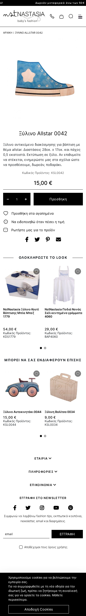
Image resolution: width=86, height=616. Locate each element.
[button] (41, 348)
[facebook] (14, 507)
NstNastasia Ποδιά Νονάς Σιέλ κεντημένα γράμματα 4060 (63, 312)
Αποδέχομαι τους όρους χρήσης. (46, 547)
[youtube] (56, 507)
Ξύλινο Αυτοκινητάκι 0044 (22, 412)
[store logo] (26, 16)
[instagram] (42, 507)
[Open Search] (70, 16)
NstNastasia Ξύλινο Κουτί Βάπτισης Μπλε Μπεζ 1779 (21, 312)
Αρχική (7, 32)
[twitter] (28, 507)
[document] (43, 594)
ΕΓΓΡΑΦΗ (67, 534)
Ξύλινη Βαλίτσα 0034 (60, 412)
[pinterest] (70, 507)
